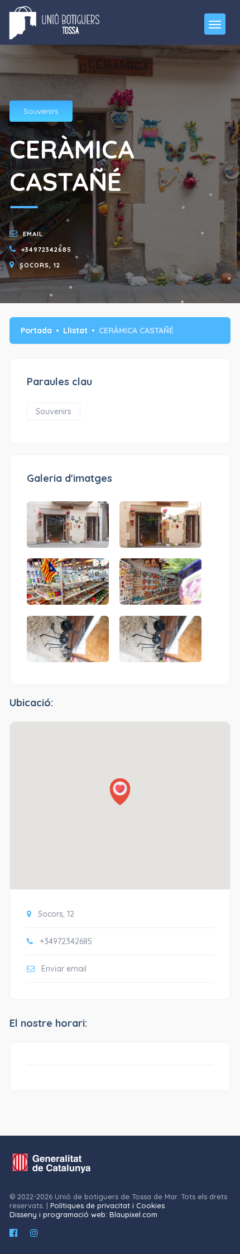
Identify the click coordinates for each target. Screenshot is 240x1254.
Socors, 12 (40, 265)
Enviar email (64, 969)
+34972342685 (46, 249)
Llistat (75, 331)
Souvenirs (41, 111)
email (33, 234)
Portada (36, 331)
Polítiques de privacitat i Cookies (107, 1205)
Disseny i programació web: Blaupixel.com (83, 1214)
